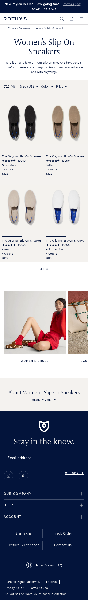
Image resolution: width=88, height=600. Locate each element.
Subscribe (74, 473)
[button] (61, 18)
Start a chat (24, 533)
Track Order (63, 533)
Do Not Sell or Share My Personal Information (36, 594)
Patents (51, 582)
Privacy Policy (14, 588)
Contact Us (63, 545)
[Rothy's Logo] (15, 18)
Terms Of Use (39, 588)
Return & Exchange (24, 545)
